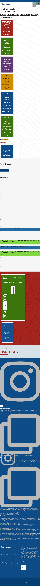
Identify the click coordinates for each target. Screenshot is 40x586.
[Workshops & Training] (4, 325)
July (1, 176)
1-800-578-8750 (6, 147)
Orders (5, 1)
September (2, 180)
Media (20, 580)
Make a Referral (4, 557)
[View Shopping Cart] (38, 3)
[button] (4, 170)
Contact (23, 580)
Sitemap (16, 580)
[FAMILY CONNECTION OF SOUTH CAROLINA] (6, 4)
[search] (34, 4)
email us (22, 548)
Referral (2, 1)
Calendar (9, 1)
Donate (13, 1)
